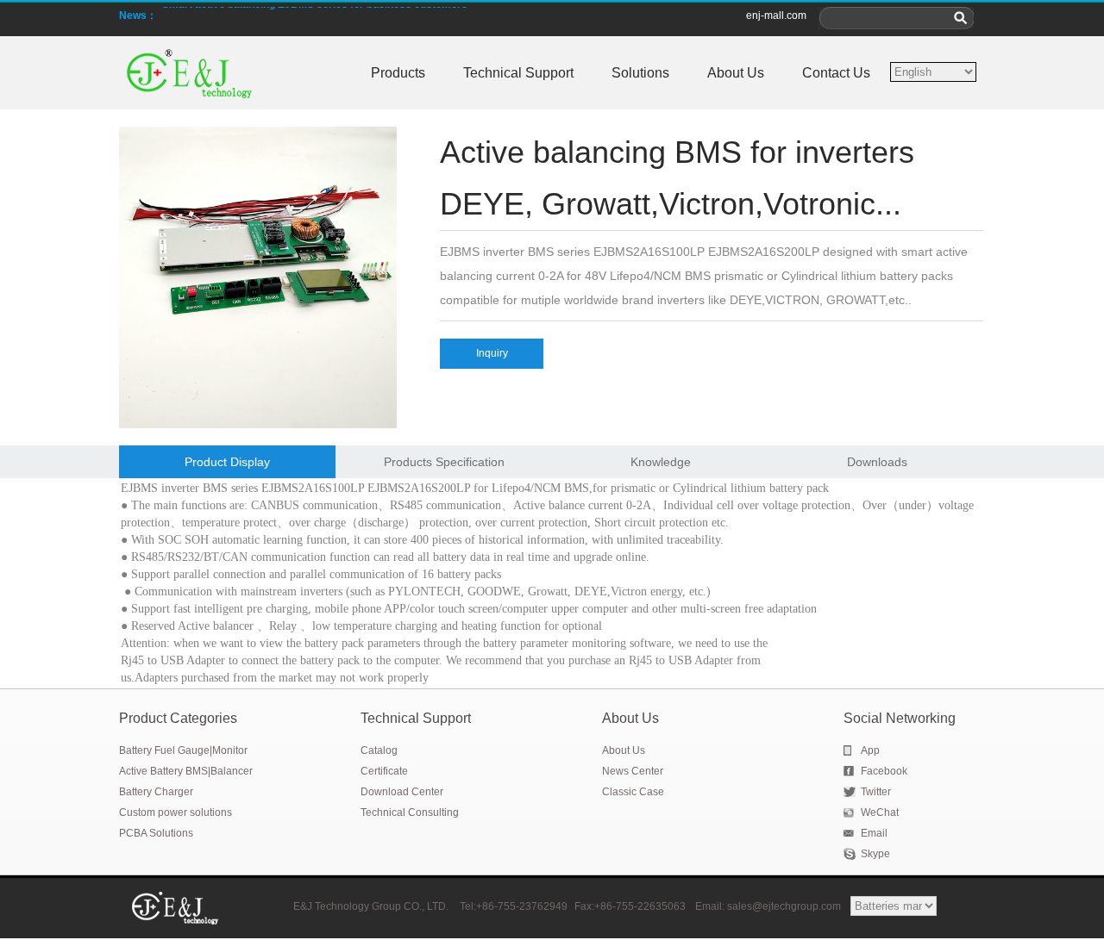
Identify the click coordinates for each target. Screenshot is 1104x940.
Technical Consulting (410, 812)
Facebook (884, 771)
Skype (875, 854)
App (870, 750)
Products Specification (444, 462)
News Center (632, 771)
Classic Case (633, 792)
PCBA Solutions (156, 833)
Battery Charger (156, 792)
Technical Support (518, 72)
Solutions (640, 72)
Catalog (379, 750)
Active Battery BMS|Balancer (186, 771)
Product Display (227, 462)
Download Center (402, 792)
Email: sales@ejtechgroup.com (769, 906)
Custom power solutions (175, 812)
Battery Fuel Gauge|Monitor (183, 750)
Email (874, 833)
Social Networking (900, 718)
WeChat (880, 812)
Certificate (384, 771)
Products (398, 72)
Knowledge (660, 462)
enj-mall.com (776, 15)
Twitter (876, 792)
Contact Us (836, 72)
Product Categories (178, 718)
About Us (735, 72)
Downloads (877, 462)
